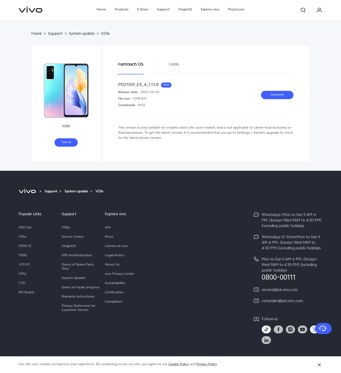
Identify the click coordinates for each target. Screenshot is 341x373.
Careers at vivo (116, 246)
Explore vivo (210, 10)
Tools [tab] (173, 64)
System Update (74, 278)
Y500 (23, 256)
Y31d (22, 274)
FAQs (66, 228)
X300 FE (25, 246)
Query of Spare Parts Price (78, 267)
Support (163, 10)
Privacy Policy (206, 364)
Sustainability (115, 283)
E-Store (142, 10)
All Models (26, 293)
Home (101, 10)
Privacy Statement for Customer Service (78, 308)
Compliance (114, 302)
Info (108, 228)
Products (122, 10)
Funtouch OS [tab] (131, 64)
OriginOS (185, 10)
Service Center (73, 237)
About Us (112, 265)
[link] (31, 9)
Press (109, 237)
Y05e (22, 237)
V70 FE (24, 265)
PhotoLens (236, 10)
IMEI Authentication (77, 256)
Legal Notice (114, 256)
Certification (114, 293)
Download (277, 95)
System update (82, 34)
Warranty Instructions (78, 297)
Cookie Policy (178, 364)
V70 (22, 283)
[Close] (319, 365)
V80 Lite (25, 228)
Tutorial (66, 142)
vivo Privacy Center (119, 274)
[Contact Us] (323, 328)
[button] (303, 10)
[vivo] (28, 191)
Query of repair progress (81, 288)
